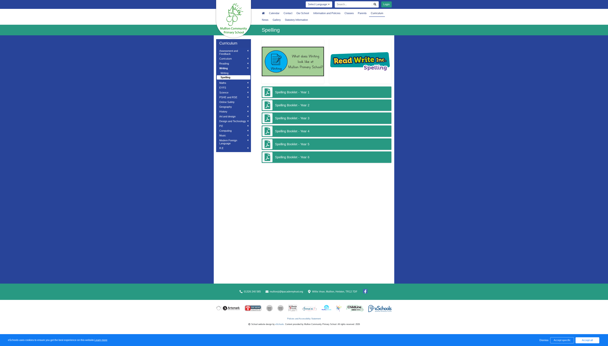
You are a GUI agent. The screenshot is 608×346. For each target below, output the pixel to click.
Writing (224, 73)
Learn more (101, 340)
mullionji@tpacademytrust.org (286, 291)
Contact (288, 13)
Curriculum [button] (377, 13)
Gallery (277, 20)
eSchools (279, 324)
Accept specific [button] (562, 340)
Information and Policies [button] (326, 13)
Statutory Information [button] (296, 20)
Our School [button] (302, 13)
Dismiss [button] (543, 340)
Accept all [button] (587, 340)
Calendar (274, 13)
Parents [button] (362, 13)
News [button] (265, 20)
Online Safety (226, 102)
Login (386, 4)
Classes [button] (349, 13)
